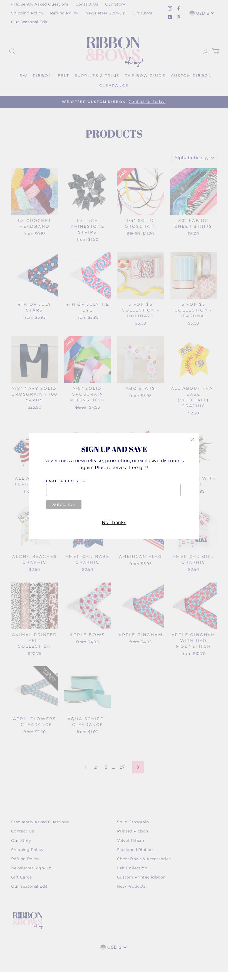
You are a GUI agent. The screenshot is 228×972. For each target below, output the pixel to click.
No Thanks (114, 522)
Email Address (66, 481)
